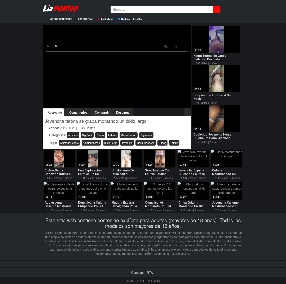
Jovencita (127, 143)
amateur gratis (91, 143)
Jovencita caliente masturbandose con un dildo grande (226, 206)
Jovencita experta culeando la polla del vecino (192, 173)
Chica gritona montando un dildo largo (192, 206)
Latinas (112, 135)
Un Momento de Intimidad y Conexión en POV (124, 173)
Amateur (73, 135)
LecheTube (107, 18)
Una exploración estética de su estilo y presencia (91, 173)
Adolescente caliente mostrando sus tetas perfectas (59, 206)
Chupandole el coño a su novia (212, 97)
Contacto (137, 272)
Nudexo (125, 18)
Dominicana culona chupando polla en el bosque (92, 206)
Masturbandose (146, 143)
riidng (162, 143)
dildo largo (110, 143)
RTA (150, 272)
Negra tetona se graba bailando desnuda (209, 57)
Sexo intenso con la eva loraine (158, 172)
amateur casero (69, 143)
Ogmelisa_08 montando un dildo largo (159, 206)
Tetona (174, 143)
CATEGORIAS (85, 18)
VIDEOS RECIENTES (60, 18)
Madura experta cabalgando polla (124, 204)
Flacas (100, 135)
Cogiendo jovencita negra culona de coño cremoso (212, 136)
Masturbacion (128, 135)
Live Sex (137, 18)
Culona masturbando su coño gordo (224, 173)
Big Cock (87, 135)
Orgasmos (146, 135)
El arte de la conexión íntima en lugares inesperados (59, 175)
